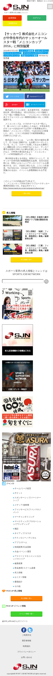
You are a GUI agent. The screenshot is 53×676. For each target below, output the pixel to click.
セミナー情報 (19, 577)
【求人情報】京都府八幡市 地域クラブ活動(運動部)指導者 (37, 219)
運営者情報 (26, 640)
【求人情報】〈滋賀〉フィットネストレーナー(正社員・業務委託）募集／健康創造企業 (37, 235)
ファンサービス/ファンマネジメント (27, 510)
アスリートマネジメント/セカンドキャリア (27, 557)
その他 (16, 586)
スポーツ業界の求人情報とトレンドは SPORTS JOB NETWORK (26, 272)
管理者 (6, 58)
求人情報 (17, 572)
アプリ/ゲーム (20, 542)
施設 (15, 528)
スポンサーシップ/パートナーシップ (27, 498)
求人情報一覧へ (26, 259)
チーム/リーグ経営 (22, 488)
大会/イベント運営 (29, 55)
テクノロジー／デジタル (24, 537)
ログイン (37, 18)
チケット (17, 493)
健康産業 (17, 563)
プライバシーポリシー (26, 652)
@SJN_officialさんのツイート (15, 621)
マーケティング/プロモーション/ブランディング (27, 522)
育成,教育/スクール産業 (24, 568)
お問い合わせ (26, 657)
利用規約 (26, 646)
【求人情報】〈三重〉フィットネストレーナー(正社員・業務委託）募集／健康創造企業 (37, 249)
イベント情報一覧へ (26, 614)
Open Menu (50, 6)
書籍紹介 (17, 581)
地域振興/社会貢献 (22, 547)
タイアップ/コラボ (22, 533)
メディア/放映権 (26, 50)
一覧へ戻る (26, 193)
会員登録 (12, 18)
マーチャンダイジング (23, 516)
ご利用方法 (12, 23)
